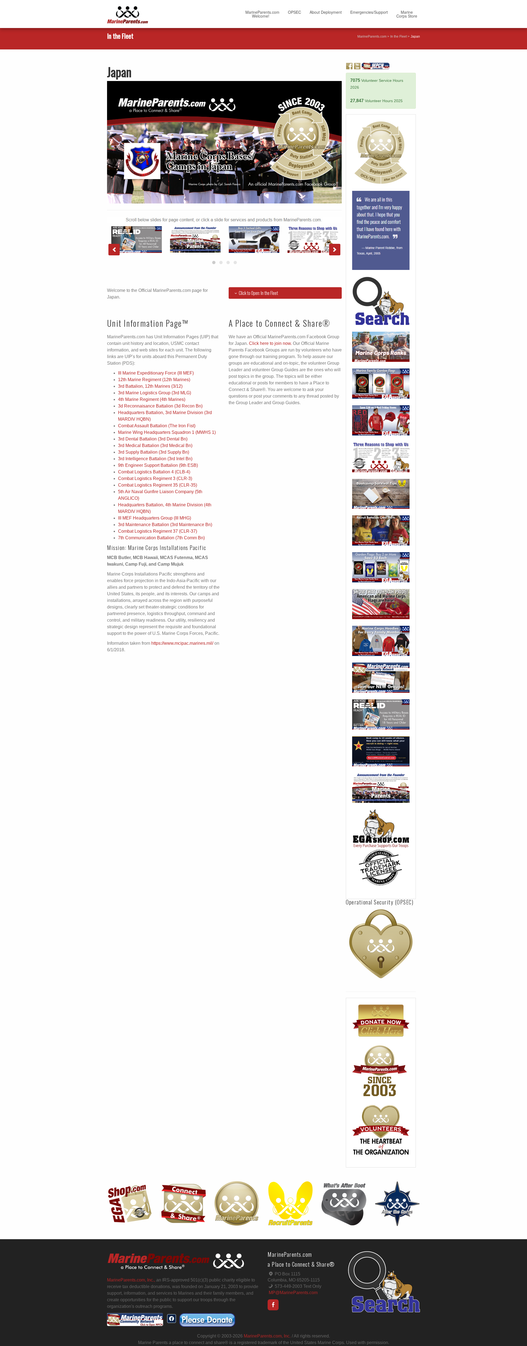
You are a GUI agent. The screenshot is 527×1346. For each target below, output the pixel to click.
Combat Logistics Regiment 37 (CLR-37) (157, 531)
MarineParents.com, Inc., (131, 1280)
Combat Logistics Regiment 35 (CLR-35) (157, 485)
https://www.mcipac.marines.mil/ (182, 643)
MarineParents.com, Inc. (267, 1336)
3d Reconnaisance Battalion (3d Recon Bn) (160, 406)
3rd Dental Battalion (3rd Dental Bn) (152, 439)
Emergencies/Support (369, 12)
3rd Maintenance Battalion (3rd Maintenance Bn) (165, 524)
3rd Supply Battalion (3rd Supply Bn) (153, 452)
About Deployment (326, 12)
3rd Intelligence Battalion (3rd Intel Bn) (155, 458)
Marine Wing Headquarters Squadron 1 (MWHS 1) (167, 432)
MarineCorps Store (406, 14)
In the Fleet (398, 36)
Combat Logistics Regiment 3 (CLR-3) (155, 478)
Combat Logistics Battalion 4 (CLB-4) (154, 472)
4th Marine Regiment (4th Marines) (151, 399)
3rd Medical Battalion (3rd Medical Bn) (155, 445)
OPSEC (294, 12)
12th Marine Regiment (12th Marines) (154, 379)
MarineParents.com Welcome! (262, 14)
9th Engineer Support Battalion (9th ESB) (158, 465)
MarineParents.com (371, 36)
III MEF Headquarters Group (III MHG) (154, 518)
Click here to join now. (270, 343)
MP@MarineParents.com (293, 1292)
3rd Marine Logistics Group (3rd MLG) (154, 392)
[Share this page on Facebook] (171, 1318)
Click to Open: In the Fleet (258, 293)
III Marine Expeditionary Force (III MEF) (156, 373)
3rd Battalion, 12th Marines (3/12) (150, 386)
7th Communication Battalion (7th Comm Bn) (161, 537)
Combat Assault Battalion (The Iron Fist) (156, 425)
